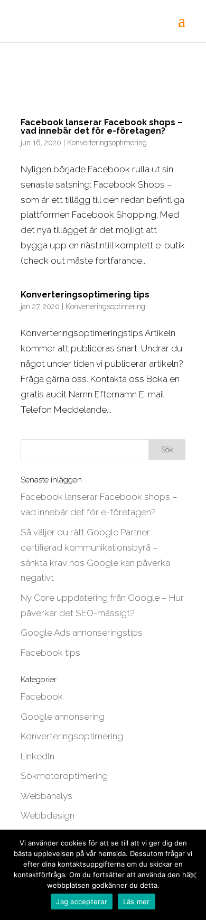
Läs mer (136, 901)
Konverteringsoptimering (107, 142)
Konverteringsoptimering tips (85, 295)
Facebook (42, 696)
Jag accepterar (81, 901)
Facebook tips (50, 652)
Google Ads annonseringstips (82, 632)
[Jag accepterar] (193, 875)
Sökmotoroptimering (64, 775)
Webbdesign (47, 815)
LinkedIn (37, 756)
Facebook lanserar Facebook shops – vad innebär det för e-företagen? (102, 126)
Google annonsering (63, 716)
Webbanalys (46, 796)
